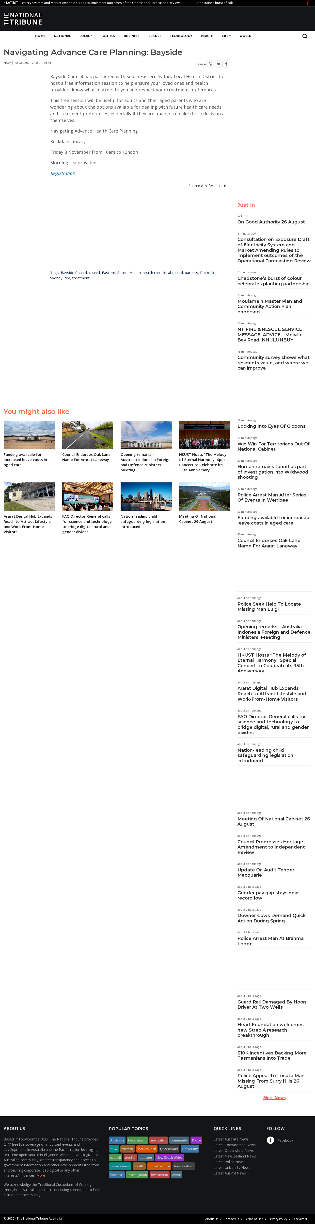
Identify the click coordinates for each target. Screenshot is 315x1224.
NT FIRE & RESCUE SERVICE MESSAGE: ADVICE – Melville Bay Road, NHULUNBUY (270, 335)
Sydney (56, 277)
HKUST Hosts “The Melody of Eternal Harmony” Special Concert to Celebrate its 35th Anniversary (271, 663)
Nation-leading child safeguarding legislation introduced (265, 756)
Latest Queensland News (234, 1150)
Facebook (285, 1140)
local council (173, 272)
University (190, 1149)
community (179, 1140)
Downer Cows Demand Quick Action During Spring (271, 918)
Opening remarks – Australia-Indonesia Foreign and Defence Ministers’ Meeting (274, 632)
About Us (211, 1219)
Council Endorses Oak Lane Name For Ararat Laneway (268, 543)
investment (159, 1175)
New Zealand (184, 1166)
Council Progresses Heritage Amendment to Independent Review (271, 847)
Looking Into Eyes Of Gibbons (271, 426)
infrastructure (159, 1166)
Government (137, 1140)
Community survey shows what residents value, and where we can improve (273, 363)
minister (146, 1157)
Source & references (206, 185)
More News (274, 1097)
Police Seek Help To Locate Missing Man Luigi (269, 606)
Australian (159, 1140)
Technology (181, 36)
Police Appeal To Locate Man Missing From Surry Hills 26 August (271, 1081)
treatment (81, 277)
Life (225, 36)
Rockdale (207, 272)
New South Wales (169, 1157)
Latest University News (232, 1167)
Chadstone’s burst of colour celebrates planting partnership (223, 2)
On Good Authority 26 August (271, 222)
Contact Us (231, 1219)
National (62, 36)
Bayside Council (74, 272)
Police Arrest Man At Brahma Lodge (270, 941)
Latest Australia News (231, 1139)
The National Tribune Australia (39, 1218)
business (116, 1175)
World (245, 36)
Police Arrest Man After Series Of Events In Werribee (271, 497)
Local (84, 36)
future (122, 272)
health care (152, 272)
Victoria (128, 1149)
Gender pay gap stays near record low (268, 895)
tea (67, 277)
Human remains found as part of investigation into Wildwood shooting (272, 472)
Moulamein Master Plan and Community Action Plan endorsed (269, 307)
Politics (108, 36)
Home (40, 36)
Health (207, 36)
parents (191, 272)
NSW (114, 1149)
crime (176, 1175)
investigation (137, 1175)
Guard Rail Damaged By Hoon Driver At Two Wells (271, 1004)
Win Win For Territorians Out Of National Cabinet (273, 446)
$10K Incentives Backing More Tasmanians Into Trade (272, 1055)
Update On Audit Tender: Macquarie (266, 872)
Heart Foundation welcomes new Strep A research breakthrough (270, 1030)
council (94, 272)
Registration (62, 173)
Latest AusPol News (230, 1173)
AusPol (130, 1157)
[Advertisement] (221, 18)
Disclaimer (300, 1219)
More (40, 1175)
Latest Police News (229, 1161)
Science (154, 36)
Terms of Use (253, 1219)
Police (196, 1140)
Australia (117, 1140)
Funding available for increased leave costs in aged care (273, 520)
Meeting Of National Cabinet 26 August (273, 821)
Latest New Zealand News (235, 1156)
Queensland (169, 1149)
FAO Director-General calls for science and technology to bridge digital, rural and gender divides (273, 724)
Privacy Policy (277, 1219)
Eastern (108, 272)
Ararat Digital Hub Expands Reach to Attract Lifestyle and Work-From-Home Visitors (271, 694)
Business (132, 36)
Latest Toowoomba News (235, 1144)
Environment (120, 1166)
